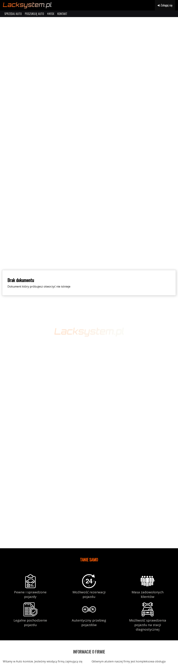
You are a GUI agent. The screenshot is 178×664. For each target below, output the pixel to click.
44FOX (50, 14)
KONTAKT (62, 14)
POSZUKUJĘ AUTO (34, 14)
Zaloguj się (166, 5)
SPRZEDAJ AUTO (13, 14)
